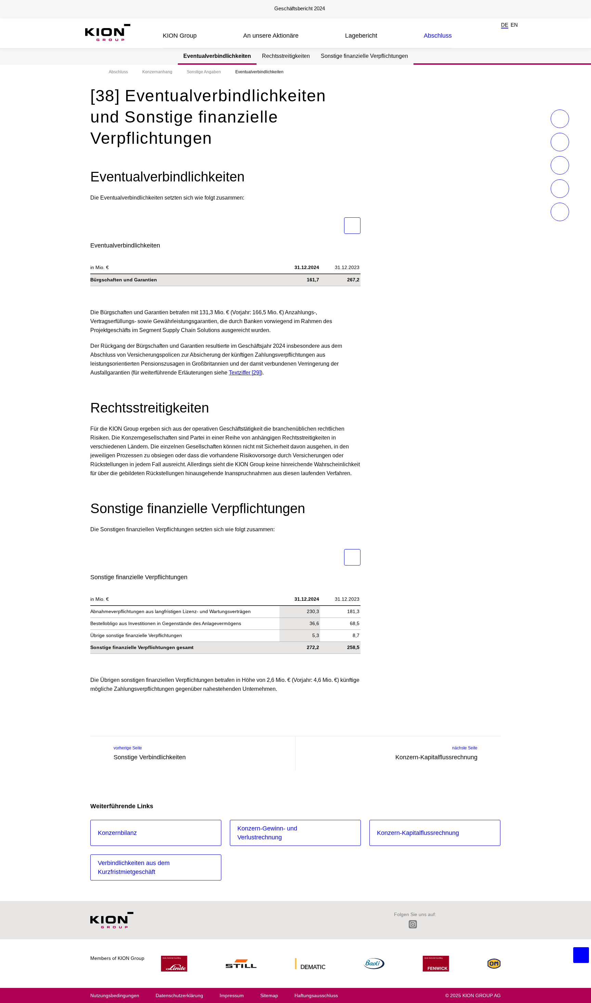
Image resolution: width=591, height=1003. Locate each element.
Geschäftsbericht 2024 (299, 8)
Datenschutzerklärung (179, 995)
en (514, 25)
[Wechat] (443, 924)
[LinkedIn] (397, 924)
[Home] (92, 71)
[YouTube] (472, 924)
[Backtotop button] (581, 955)
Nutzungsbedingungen (114, 995)
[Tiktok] (458, 924)
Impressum (232, 995)
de (504, 25)
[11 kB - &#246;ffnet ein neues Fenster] (352, 225)
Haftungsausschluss (316, 995)
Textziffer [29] (245, 373)
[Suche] (488, 34)
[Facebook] (428, 924)
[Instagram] (413, 924)
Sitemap (269, 995)
